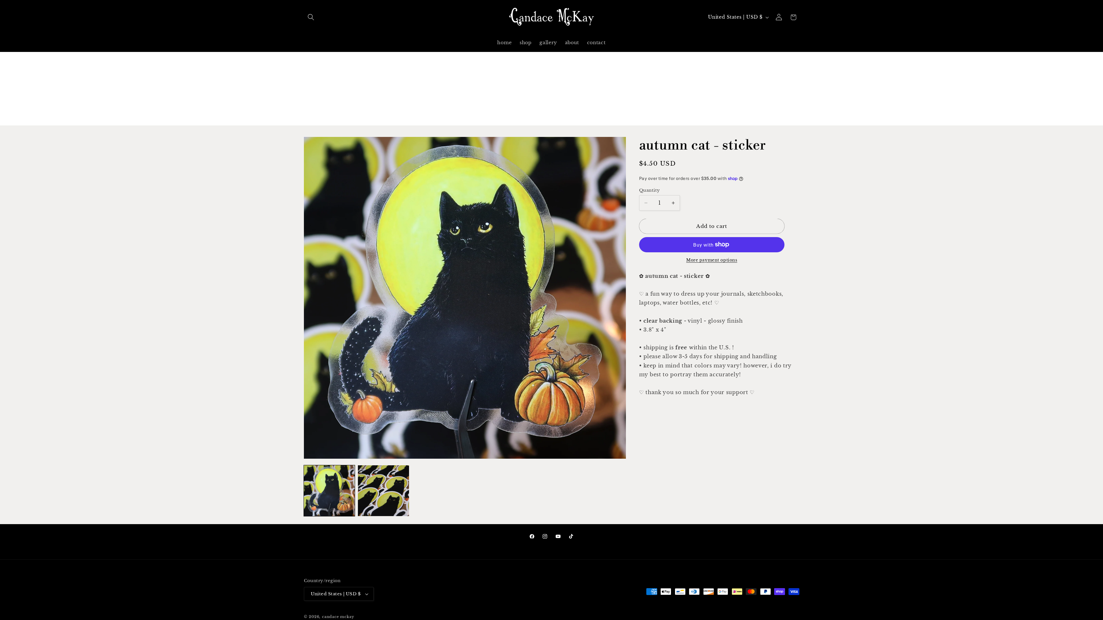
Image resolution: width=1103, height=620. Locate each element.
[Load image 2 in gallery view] (383, 490)
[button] (311, 17)
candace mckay (338, 617)
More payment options (711, 260)
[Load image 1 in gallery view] (329, 490)
